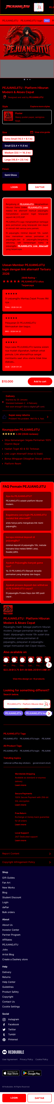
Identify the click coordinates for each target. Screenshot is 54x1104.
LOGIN (14, 1097)
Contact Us (8, 1001)
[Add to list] (6, 660)
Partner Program (11, 934)
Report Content (10, 853)
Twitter (12, 1029)
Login (5, 902)
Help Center (8, 981)
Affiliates (7, 939)
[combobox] (38, 7)
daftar (5, 907)
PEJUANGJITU (10, 20)
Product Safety (10, 991)
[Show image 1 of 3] (24, 79)
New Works (8, 887)
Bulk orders (8, 912)
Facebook (13, 1024)
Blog (4, 892)
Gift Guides (8, 877)
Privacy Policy (26, 1059)
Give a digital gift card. (34, 406)
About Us (7, 924)
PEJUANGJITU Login (38, 207)
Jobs (5, 949)
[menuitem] (10, 20)
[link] (13, 713)
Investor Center (10, 929)
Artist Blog (8, 954)
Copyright (7, 996)
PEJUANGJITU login (35, 20)
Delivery (6, 972)
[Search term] (39, 7)
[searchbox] (27, 704)
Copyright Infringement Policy (18, 862)
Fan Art (6, 882)
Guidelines (8, 986)
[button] (39, 665)
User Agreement (10, 1059)
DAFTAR (39, 1098)
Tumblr (12, 1034)
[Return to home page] (18, 7)
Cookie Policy (41, 1059)
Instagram (13, 1019)
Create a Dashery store (15, 959)
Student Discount (11, 897)
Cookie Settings (11, 1006)
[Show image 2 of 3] (27, 79)
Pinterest (13, 1039)
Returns (6, 977)
